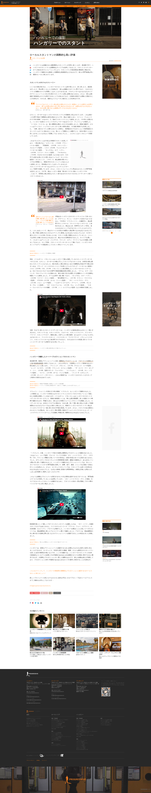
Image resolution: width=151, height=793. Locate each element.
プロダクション (57, 2)
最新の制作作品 (106, 521)
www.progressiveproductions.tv (82, 690)
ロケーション (67, 2)
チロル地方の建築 (55, 739)
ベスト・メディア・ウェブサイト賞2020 (35, 724)
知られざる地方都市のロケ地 (82, 749)
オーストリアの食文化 (55, 744)
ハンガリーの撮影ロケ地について (83, 727)
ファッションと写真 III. (83, 629)
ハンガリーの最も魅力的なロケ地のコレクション (53, 348)
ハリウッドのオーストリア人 (57, 735)
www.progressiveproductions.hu (33, 692)
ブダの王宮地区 (107, 186)
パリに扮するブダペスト (60, 631)
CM (103, 530)
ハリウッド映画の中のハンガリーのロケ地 (84, 735)
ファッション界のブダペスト (82, 743)
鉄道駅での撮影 (79, 726)
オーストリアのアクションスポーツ (58, 726)
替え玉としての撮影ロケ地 (61, 629)
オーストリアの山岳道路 (56, 724)
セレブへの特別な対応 (31, 721)
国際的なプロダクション (67, 361)
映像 (50, 593)
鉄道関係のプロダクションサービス (34, 718)
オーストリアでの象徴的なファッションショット (61, 736)
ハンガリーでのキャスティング (82, 732)
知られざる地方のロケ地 (37, 652)
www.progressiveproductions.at (57, 691)
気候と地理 (53, 728)
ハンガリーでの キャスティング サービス (111, 306)
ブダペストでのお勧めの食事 (106, 719)
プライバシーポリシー (30, 760)
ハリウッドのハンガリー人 (81, 740)
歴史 (52, 731)
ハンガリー (72, 6)
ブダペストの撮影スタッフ (81, 730)
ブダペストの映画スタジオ (81, 724)
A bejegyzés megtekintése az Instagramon (80, 175)
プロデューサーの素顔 (31, 719)
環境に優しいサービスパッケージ (33, 723)
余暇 (52, 742)
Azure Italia (90, 199)
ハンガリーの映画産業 (59, 652)
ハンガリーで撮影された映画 (82, 723)
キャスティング (77, 2)
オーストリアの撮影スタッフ (57, 721)
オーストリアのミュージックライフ (58, 745)
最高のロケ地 (105, 179)
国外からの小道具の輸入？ (107, 629)
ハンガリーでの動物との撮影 (47, 253)
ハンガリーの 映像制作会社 (112, 78)
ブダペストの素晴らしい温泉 (84, 652)
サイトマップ (44, 760)
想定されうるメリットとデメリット (40, 633)
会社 (86, 6)
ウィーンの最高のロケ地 (56, 733)
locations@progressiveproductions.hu (34, 699)
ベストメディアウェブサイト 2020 (52, 755)
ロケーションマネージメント (32, 722)
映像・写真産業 (35, 593)
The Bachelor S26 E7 (109, 555)
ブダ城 (105, 213)
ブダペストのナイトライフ (105, 723)
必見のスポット (80, 654)
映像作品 (104, 558)
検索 (66, 6)
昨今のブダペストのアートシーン (86, 631)
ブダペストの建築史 (80, 741)
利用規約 (38, 760)
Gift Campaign (106, 532)
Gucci (104, 528)
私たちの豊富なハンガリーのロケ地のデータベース (53, 542)
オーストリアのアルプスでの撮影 (58, 722)
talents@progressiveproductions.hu (33, 703)
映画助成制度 (38, 363)
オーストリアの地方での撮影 (57, 727)
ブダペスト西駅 (107, 227)
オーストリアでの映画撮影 (56, 723)
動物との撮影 (79, 734)
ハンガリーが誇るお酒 (104, 722)
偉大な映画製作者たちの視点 (61, 654)
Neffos (105, 542)
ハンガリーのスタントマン (81, 728)
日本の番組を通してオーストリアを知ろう (59, 719)
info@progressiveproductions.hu (40, 586)
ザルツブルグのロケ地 (55, 740)
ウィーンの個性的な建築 (56, 737)
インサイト (87, 2)
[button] (144, 789)
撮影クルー (44, 593)
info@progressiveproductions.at (57, 695)
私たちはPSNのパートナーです (33, 755)
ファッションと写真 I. (80, 744)
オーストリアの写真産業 (56, 732)
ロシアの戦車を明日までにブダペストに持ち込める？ (87, 731)
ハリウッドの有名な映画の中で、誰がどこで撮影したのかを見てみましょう (60, 385)
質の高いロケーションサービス (33, 726)
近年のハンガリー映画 (80, 748)
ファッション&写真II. (80, 745)
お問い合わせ (96, 2)
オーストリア (80, 6)
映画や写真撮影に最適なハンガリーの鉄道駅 (52, 383)
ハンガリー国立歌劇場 (109, 200)
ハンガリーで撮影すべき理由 (82, 721)
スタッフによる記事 (38, 58)
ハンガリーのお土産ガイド (105, 724)
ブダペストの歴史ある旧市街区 (109, 190)
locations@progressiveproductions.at (58, 698)
